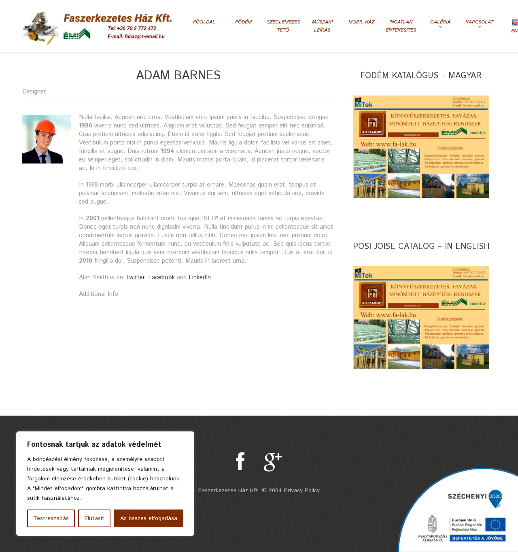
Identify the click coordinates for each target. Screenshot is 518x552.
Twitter (134, 277)
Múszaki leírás (322, 26)
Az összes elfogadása (148, 518)
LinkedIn (200, 277)
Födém (243, 22)
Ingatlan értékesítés (401, 26)
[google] (273, 462)
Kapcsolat (478, 25)
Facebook (161, 277)
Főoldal (204, 22)
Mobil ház (361, 22)
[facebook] (240, 462)
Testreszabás (51, 518)
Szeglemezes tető (283, 26)
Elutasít (94, 518)
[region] (105, 483)
